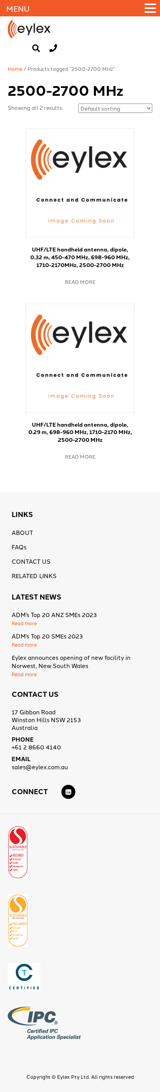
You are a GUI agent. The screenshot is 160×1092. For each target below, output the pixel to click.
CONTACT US (31, 561)
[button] (151, 8)
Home (15, 68)
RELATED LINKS (34, 575)
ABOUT (22, 532)
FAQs (19, 547)
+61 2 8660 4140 (36, 747)
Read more (80, 281)
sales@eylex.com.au (40, 767)
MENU (18, 8)
